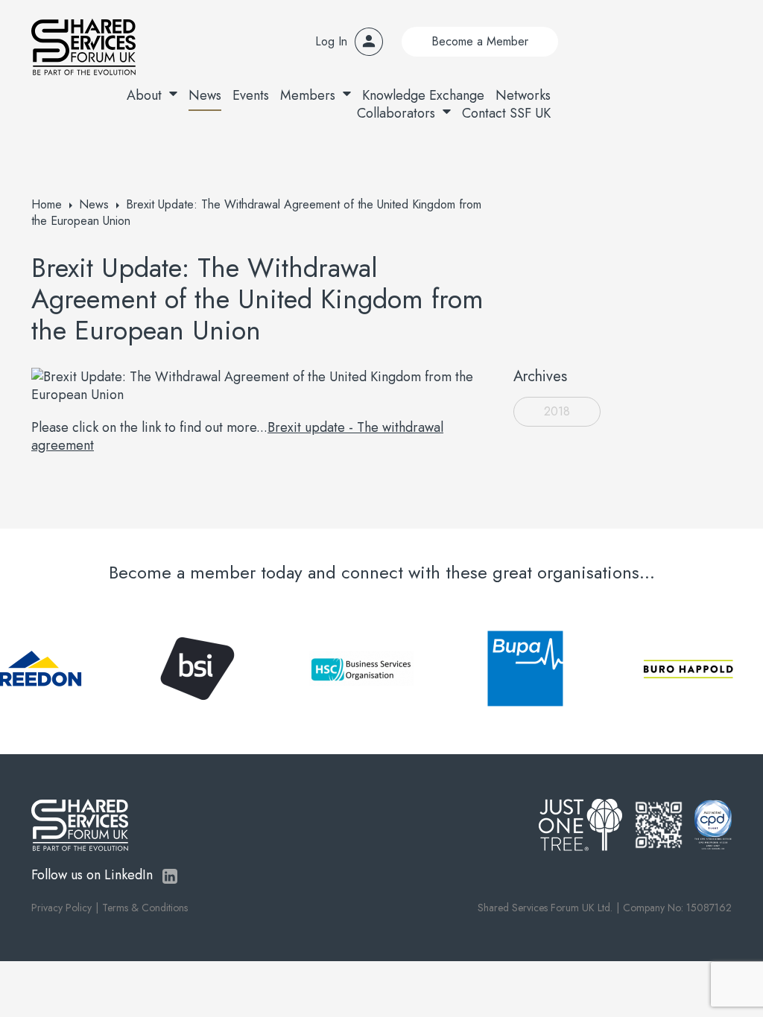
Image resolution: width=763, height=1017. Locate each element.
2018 (557, 411)
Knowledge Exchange (423, 95)
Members (307, 95)
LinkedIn (169, 876)
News (205, 95)
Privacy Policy (61, 907)
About (144, 95)
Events (250, 95)
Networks (523, 95)
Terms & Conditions (145, 907)
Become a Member (479, 41)
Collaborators (396, 113)
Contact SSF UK (506, 113)
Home (46, 204)
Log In (331, 41)
